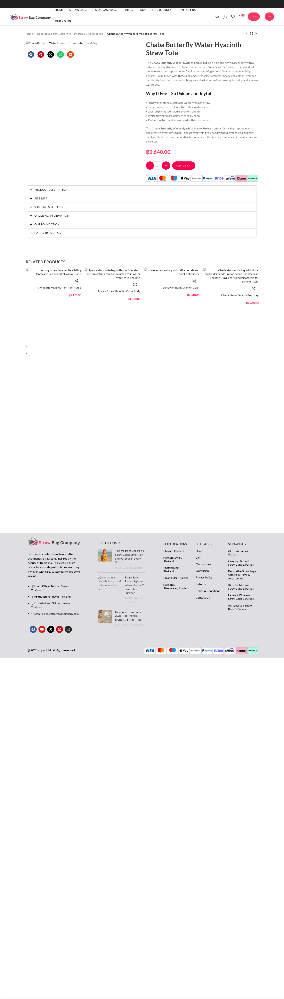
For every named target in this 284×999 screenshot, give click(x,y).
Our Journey (203, 564)
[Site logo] (30, 16)
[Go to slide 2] (143, 353)
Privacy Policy (204, 577)
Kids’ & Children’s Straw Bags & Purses (241, 586)
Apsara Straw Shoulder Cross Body (119, 291)
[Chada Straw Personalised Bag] (230, 275)
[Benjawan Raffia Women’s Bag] (171, 271)
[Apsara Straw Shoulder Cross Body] (112, 273)
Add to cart (184, 165)
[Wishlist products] (233, 16)
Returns (201, 584)
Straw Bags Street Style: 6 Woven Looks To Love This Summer (135, 585)
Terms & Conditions (208, 590)
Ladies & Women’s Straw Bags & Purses (241, 596)
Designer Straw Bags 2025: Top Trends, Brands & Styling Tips (128, 615)
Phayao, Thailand (173, 551)
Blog (198, 557)
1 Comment (136, 567)
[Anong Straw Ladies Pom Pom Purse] (53, 271)
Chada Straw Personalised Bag (239, 295)
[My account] (225, 16)
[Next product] (256, 33)
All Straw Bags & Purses (238, 552)
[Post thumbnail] (105, 559)
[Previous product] (246, 33)
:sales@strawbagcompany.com (56, 613)
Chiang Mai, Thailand (176, 577)
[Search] (217, 16)
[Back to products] (251, 33)
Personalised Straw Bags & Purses (240, 607)
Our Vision (202, 570)
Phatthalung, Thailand (171, 569)
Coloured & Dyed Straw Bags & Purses (241, 562)
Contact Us (203, 597)
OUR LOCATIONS (175, 544)
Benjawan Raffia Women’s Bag (181, 287)
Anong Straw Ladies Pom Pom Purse (59, 287)
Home (29, 33)
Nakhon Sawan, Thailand (172, 559)
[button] (31, 54)
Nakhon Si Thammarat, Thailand (176, 586)
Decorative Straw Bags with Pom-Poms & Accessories (70, 33)
